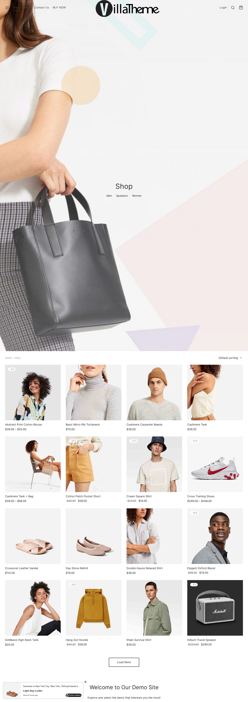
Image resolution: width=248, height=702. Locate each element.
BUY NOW (59, 7)
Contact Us (41, 7)
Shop (16, 7)
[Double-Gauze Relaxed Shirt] (154, 536)
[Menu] (7, 8)
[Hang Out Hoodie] (93, 608)
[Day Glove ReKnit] (93, 536)
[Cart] (241, 8)
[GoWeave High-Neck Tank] (33, 608)
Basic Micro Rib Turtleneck (83, 424)
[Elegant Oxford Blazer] (215, 536)
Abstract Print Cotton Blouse (23, 424)
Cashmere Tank (197, 424)
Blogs (27, 7)
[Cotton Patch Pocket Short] (93, 464)
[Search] (233, 8)
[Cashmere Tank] (215, 392)
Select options (75, 697)
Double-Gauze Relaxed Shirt (145, 568)
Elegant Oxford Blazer (201, 568)
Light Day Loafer (32, 692)
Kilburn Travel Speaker (201, 640)
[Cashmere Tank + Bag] (33, 464)
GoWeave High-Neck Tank (21, 640)
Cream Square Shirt (139, 496)
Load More (124, 662)
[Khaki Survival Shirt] (154, 608)
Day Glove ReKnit (77, 568)
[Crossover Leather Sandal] (33, 536)
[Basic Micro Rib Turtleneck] (93, 392)
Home (8, 357)
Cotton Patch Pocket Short (83, 496)
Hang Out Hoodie (77, 640)
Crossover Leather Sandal (21, 568)
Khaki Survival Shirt (139, 640)
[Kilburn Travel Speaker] (215, 608)
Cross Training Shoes (200, 496)
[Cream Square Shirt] (154, 464)
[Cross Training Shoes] (215, 464)
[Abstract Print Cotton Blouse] (33, 392)
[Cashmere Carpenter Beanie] (154, 392)
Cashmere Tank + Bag (19, 496)
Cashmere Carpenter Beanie (144, 424)
